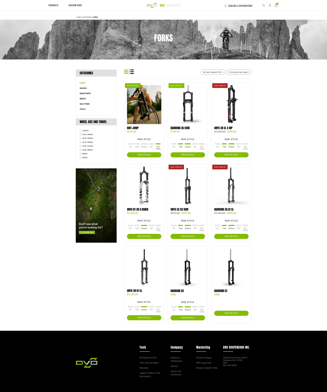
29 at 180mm (87, 150)
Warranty (144, 368)
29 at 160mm (87, 142)
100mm (85, 131)
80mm (84, 154)
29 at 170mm (87, 146)
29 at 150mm (87, 138)
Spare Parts (85, 93)
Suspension (87, 17)
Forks (82, 83)
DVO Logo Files (204, 363)
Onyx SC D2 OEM (179, 209)
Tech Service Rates (149, 363)
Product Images (204, 358)
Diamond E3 (220, 291)
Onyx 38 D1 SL (134, 291)
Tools (82, 109)
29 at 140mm (87, 134)
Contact (174, 366)
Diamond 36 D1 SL (224, 209)
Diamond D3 (177, 291)
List (132, 72)
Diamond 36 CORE (180, 128)
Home (78, 17)
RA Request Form (148, 358)
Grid (126, 72)
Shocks (83, 88)
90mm (84, 157)
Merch (83, 99)
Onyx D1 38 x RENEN (137, 209)
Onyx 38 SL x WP (223, 128)
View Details (144, 155)
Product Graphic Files (207, 368)
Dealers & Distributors (240, 6)
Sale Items (84, 104)
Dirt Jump (133, 128)
